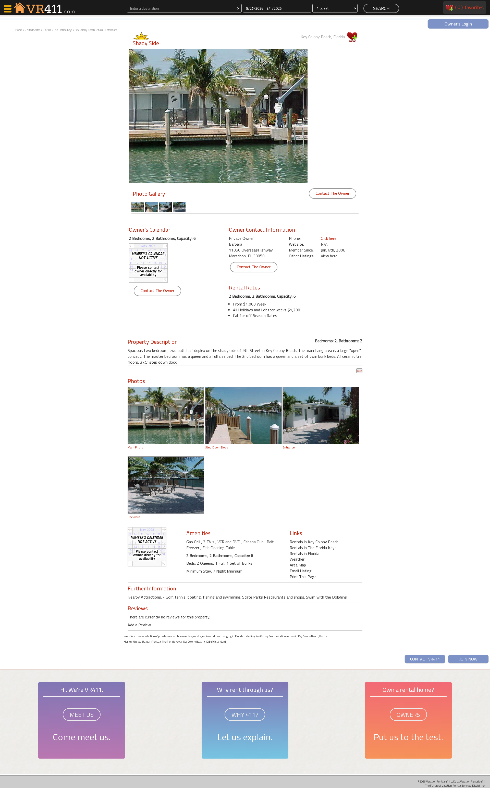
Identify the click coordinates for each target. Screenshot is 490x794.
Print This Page (303, 577)
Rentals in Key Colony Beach (314, 542)
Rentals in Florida (304, 553)
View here (329, 256)
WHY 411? (244, 714)
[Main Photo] (166, 415)
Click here (328, 238)
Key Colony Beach (85, 30)
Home (18, 30)
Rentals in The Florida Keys (313, 548)
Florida (47, 30)
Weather (297, 559)
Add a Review (139, 625)
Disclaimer (478, 785)
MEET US (82, 714)
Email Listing (301, 571)
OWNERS (408, 714)
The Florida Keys (63, 30)
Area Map (298, 565)
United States (32, 30)
